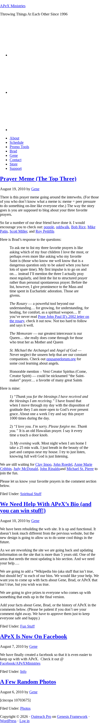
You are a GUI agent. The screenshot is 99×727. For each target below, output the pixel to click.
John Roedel (62, 464)
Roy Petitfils (45, 231)
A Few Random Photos (28, 682)
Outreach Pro (41, 716)
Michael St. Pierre (80, 469)
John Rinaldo (50, 469)
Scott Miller (18, 231)
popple (49, 227)
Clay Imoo (43, 464)
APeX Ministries (12, 6)
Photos (25, 708)
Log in (24, 721)
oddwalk (62, 227)
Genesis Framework (72, 716)
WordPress (8, 721)
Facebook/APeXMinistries (20, 663)
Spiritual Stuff (30, 494)
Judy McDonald (25, 469)
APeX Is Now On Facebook (33, 636)
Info (23, 671)
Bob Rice (78, 227)
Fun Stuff (27, 626)
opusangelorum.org (61, 359)
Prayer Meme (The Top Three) (38, 179)
